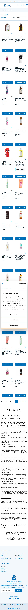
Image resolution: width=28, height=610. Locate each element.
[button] (26, 5)
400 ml (22, 169)
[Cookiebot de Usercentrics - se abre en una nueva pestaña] (19, 284)
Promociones (4, 569)
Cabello (5, 10)
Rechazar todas (14, 325)
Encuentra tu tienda (5, 557)
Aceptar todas (14, 314)
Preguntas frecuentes (19, 554)
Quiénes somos (4, 554)
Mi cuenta (3, 566)
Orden (13, 17)
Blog (2, 555)
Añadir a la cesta (21, 50)
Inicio (2, 10)
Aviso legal (3, 604)
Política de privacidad (21, 604)
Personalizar (13, 320)
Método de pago (19, 558)
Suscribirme (18, 590)
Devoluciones (18, 557)
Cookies (14, 605)
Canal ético (3, 560)
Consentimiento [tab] (6, 288)
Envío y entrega (18, 555)
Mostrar (2, 401)
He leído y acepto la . (10, 592)
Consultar (7, 50)
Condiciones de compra (11, 604)
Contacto (3, 568)
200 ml (17, 169)
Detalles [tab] (15, 288)
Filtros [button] (4, 17)
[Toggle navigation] (2, 5)
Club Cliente (3, 571)
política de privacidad (14, 592)
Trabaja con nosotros (6, 558)
